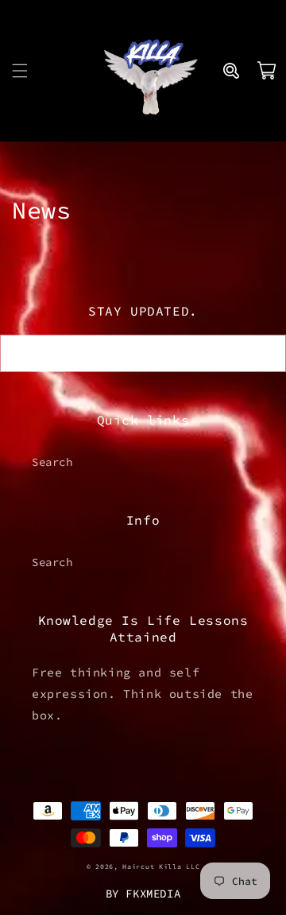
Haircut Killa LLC (160, 866)
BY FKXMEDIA (143, 893)
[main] (143, 210)
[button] (19, 70)
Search (52, 462)
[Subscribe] (267, 353)
